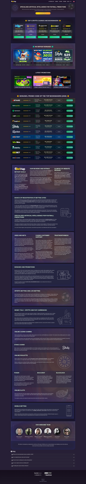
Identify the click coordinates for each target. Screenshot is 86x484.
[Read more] (23, 81)
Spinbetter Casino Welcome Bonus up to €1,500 (25, 87)
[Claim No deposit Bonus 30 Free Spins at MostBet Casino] (43, 55)
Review (19, 34)
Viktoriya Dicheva (38, 436)
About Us (43, 480)
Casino (60, 1)
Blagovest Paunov (48, 436)
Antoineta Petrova (29, 436)
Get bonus (70, 100)
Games (56, 1)
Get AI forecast (43, 13)
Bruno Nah (66, 436)
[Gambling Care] (38, 475)
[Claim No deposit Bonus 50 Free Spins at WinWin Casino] (23, 55)
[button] (43, 454)
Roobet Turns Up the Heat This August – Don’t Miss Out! (47, 87)
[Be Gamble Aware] (38, 473)
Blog (68, 1)
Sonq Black (57, 436)
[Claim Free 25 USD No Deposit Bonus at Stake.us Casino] (63, 55)
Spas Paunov (19, 436)
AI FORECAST (51, 1)
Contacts (43, 481)
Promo (64, 1)
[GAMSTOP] (48, 473)
